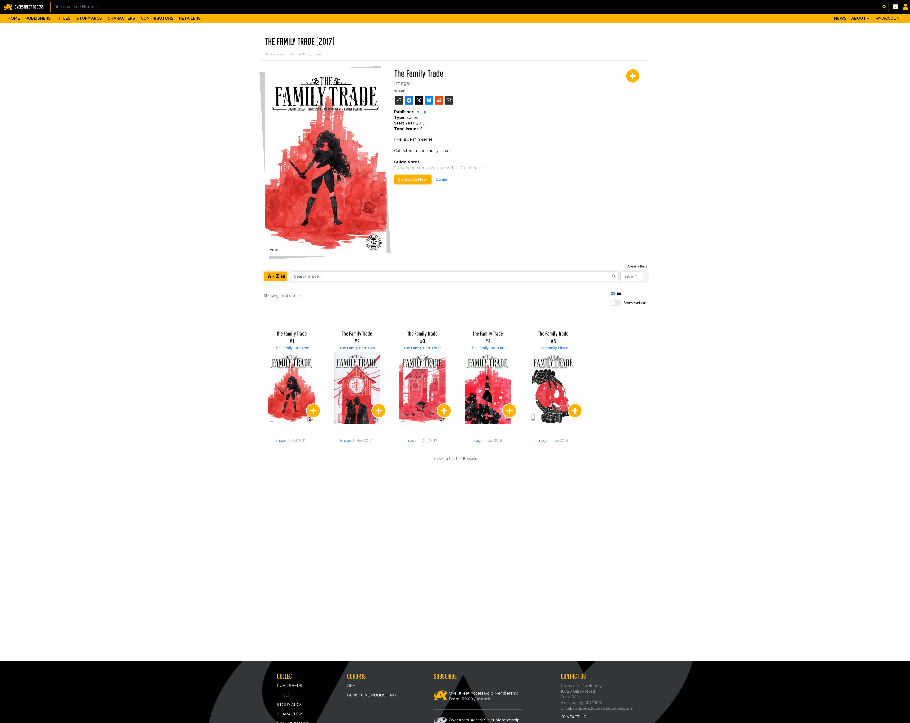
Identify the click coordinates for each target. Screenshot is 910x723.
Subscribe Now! (413, 179)
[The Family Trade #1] (291, 388)
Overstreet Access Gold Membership (483, 693)
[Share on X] (419, 100)
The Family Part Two (357, 348)
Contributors (157, 18)
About (858, 18)
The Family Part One (291, 348)
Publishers (38, 18)
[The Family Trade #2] (357, 388)
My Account (888, 18)
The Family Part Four (488, 348)
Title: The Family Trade (304, 54)
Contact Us (573, 717)
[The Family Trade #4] (487, 388)
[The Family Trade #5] (553, 388)
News (840, 18)
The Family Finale (553, 348)
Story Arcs (89, 18)
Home (14, 18)
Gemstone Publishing (371, 695)
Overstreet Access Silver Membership (484, 720)
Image (402, 83)
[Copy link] (399, 100)
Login (441, 179)
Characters (121, 18)
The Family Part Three (422, 348)
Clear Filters (637, 266)
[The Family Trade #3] (422, 388)
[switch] (615, 303)
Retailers (190, 18)
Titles (63, 18)
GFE (351, 685)
